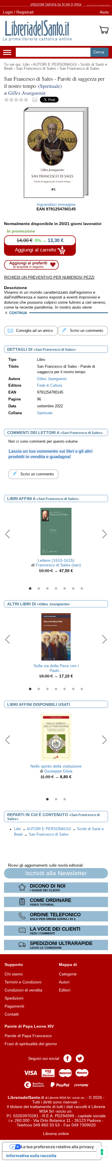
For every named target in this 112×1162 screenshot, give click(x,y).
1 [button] (30, 589)
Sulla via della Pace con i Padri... (56, 668)
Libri (26, 65)
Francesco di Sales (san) (58, 565)
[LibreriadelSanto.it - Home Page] (37, 30)
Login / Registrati (18, 12)
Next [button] (104, 533)
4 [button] (56, 589)
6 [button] (73, 589)
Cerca (98, 52)
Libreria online (56, 1133)
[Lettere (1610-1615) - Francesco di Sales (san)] (56, 531)
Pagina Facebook (67, 1058)
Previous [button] (7, 533)
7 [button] (82, 589)
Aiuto (104, 12)
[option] (56, 542)
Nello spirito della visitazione (56, 766)
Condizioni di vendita (23, 990)
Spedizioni (14, 998)
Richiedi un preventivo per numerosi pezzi (49, 277)
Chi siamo (14, 974)
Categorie (68, 974)
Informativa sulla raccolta (31, 1155)
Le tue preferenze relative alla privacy (57, 1146)
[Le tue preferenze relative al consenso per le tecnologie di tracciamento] (101, 1151)
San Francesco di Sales (36, 69)
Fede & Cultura (49, 386)
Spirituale (45, 413)
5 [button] (64, 589)
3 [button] (47, 589)
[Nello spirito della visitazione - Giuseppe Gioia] (56, 737)
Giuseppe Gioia (58, 771)
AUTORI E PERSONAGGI (55, 65)
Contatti (12, 1014)
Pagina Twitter (80, 1058)
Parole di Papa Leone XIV (29, 1026)
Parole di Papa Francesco (28, 1035)
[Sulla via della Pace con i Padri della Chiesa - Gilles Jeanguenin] (56, 636)
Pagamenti (14, 1006)
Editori (64, 990)
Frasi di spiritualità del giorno (31, 1043)
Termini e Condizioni (23, 982)
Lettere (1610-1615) (56, 560)
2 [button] (39, 589)
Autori (64, 982)
